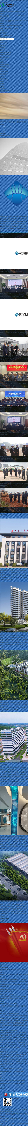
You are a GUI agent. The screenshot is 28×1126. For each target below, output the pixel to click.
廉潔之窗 (2, 23)
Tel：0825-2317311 (4, 1109)
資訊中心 (2, 13)
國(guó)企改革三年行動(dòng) (6, 35)
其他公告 (16, 28)
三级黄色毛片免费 (19, 1123)
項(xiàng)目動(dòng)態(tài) (16, 15)
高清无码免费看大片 (7, 1125)
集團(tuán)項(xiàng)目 (4, 16)
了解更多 (2, 137)
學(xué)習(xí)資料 (3, 66)
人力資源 (2, 30)
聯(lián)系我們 (3, 33)
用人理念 (2, 32)
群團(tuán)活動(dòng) (16, 20)
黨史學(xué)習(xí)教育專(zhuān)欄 (8, 21)
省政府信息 (2, 37)
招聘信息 (5, 32)
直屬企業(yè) (17, 11)
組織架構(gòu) (11, 11)
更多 (1, 965)
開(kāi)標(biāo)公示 (10, 28)
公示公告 (2, 27)
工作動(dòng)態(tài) (4, 20)
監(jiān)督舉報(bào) (12, 25)
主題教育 (10, 20)
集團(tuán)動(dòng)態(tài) (5, 15)
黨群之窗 (2, 18)
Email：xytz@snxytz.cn (13, 1109)
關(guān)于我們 (3, 9)
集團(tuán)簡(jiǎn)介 (4, 11)
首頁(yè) (2, 8)
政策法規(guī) (24, 15)
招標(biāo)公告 (3, 28)
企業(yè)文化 (22, 11)
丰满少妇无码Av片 (11, 1123)
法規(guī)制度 (19, 25)
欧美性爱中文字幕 (3, 1123)
